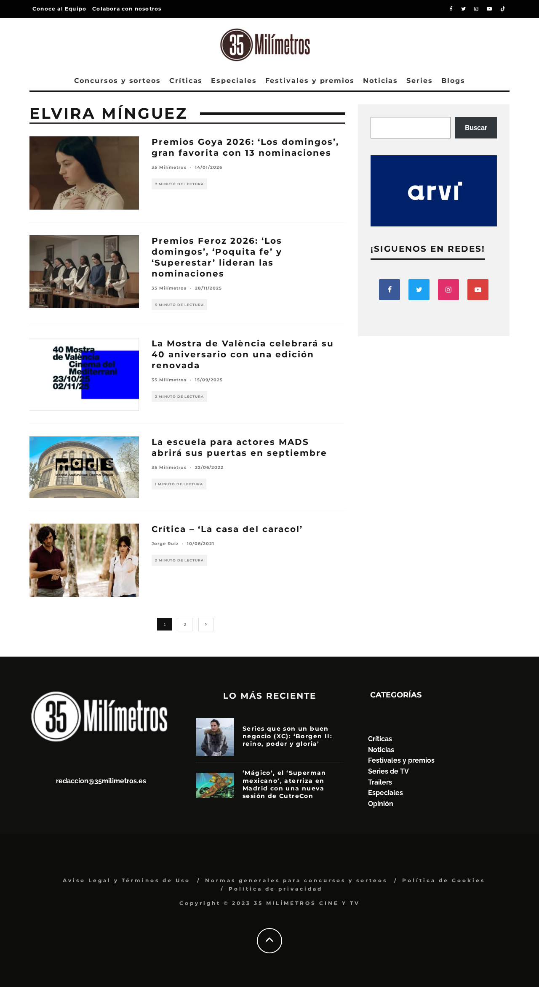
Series (419, 81)
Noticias (380, 81)
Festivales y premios (310, 81)
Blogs (453, 81)
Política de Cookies (443, 880)
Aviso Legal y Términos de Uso (126, 880)
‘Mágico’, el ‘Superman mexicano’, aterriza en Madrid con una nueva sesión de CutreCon (284, 784)
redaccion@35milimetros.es (101, 781)
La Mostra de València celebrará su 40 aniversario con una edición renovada (243, 354)
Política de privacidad (276, 889)
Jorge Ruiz (165, 543)
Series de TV (388, 771)
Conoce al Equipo (59, 8)
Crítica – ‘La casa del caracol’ (227, 529)
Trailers (380, 782)
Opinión (380, 804)
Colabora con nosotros (126, 8)
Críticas (186, 81)
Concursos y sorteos (117, 81)
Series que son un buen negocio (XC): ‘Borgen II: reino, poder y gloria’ (287, 736)
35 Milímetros (169, 167)
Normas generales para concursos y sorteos (296, 880)
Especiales (233, 81)
